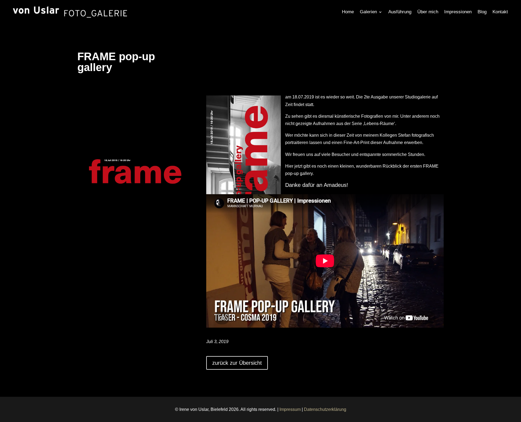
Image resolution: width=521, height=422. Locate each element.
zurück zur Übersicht (237, 363)
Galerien (368, 11)
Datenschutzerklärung (325, 409)
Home (348, 11)
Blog (482, 11)
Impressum (290, 409)
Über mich (427, 11)
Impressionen (458, 11)
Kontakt (500, 11)
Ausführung (399, 11)
